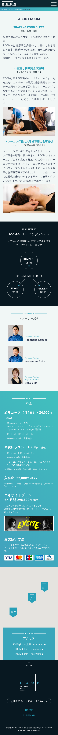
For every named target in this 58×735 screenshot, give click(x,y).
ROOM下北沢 (22, 654)
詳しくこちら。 (11, 511)
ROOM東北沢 (22, 649)
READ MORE (38, 644)
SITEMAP (29, 715)
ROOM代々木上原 (21, 644)
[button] (32, 598)
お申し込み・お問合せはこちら (27, 701)
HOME (29, 710)
